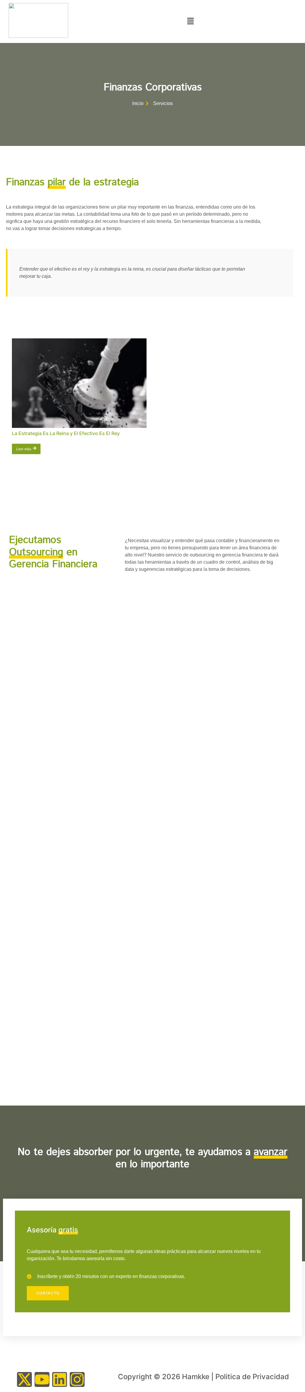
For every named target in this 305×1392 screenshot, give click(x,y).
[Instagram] (77, 1379)
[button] (190, 21)
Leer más (23, 449)
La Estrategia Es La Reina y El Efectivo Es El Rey (66, 433)
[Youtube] (42, 1379)
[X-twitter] (24, 1379)
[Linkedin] (59, 1379)
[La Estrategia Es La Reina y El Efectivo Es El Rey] (79, 383)
